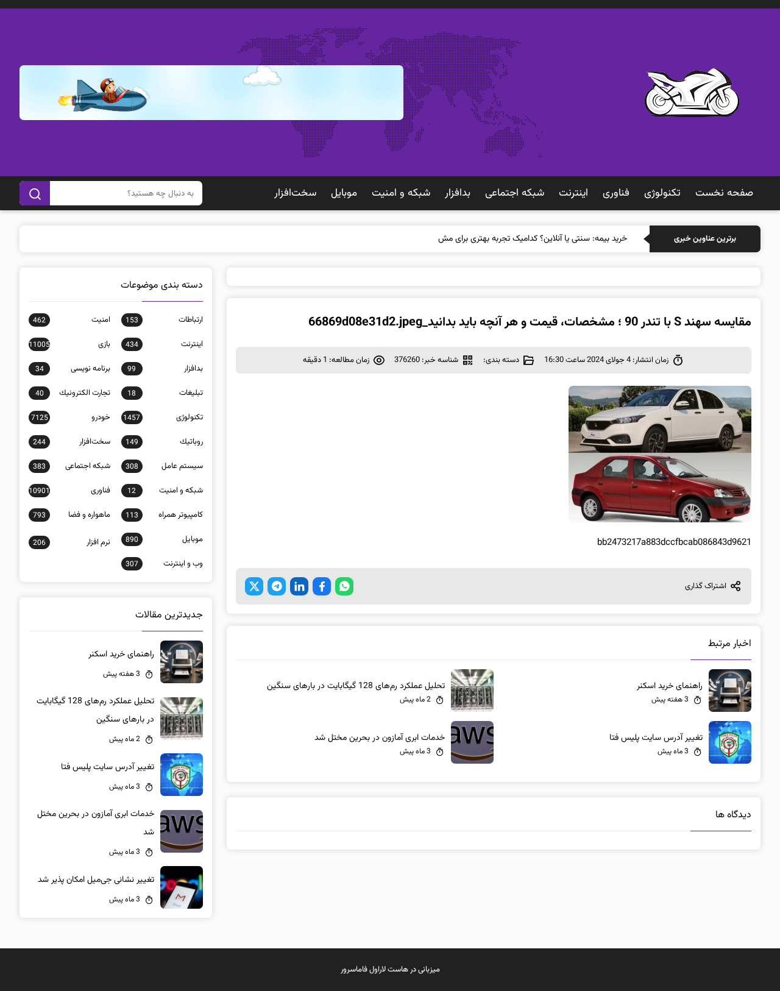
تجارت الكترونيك (72, 393)
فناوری (616, 193)
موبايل (344, 193)
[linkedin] (299, 586)
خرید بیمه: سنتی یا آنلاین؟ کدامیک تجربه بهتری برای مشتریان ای (520, 239)
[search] (35, 193)
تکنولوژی (662, 193)
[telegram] (277, 586)
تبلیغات (165, 393)
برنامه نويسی (72, 369)
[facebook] (322, 586)
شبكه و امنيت (401, 193)
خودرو (70, 417)
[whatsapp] (344, 586)
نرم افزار (71, 542)
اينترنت (573, 193)
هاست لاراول (388, 970)
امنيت (71, 320)
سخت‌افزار (295, 193)
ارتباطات (164, 320)
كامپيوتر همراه (164, 515)
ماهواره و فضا (71, 515)
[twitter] (254, 586)
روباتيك (164, 442)
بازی (69, 344)
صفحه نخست (724, 193)
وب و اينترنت (164, 564)
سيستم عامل (164, 466)
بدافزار (457, 193)
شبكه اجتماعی (514, 193)
